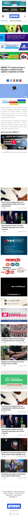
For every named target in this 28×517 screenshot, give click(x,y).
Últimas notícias (22, 208)
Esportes (9, 495)
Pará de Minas (5, 65)
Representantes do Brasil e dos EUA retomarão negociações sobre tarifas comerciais (12, 227)
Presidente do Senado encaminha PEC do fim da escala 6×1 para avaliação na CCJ (13, 453)
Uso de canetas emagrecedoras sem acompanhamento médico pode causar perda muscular (13, 204)
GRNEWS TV (13, 497)
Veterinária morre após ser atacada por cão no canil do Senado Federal (13, 475)
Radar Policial (22, 342)
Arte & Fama (19, 493)
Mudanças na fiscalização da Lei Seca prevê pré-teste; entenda (12, 363)
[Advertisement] (14, 169)
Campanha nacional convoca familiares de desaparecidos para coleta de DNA (13, 340)
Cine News (17, 495)
